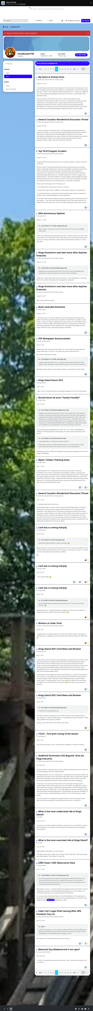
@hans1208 (51, 900)
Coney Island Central (44, 952)
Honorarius (59, 438)
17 (70, 69)
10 (50, 69)
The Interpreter (61, 875)
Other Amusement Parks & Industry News (50, 79)
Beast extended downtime (51, 307)
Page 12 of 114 (83, 69)
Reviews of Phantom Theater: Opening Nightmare (22, 33)
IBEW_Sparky (60, 268)
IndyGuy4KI (60, 226)
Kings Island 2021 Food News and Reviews (59, 648)
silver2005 (60, 359)
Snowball (58, 540)
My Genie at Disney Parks (51, 77)
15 (65, 69)
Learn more (3, 3)
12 (56, 69)
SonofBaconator (61, 410)
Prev (40, 69)
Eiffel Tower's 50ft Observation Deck (56, 862)
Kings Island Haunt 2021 (50, 380)
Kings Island (42, 216)
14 (62, 69)
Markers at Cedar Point (50, 623)
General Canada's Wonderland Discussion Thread (63, 119)
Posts (7, 76)
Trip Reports (41, 736)
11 (53, 69)
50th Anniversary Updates (51, 213)
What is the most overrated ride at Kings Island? (63, 840)
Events (8, 86)
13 (59, 69)
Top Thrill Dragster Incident (52, 151)
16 (68, 69)
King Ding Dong (60, 600)
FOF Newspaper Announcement (54, 338)
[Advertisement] (46, 987)
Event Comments (11, 89)
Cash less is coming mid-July (52, 527)
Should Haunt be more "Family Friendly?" (59, 397)
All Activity (9, 64)
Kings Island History (44, 341)
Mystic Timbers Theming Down (54, 459)
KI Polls (40, 817)
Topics (8, 73)
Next (74, 69)
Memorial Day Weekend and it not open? (59, 949)
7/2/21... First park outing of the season (58, 733)
